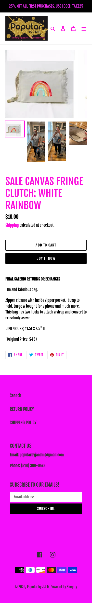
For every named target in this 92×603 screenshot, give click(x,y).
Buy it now (46, 258)
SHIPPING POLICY (23, 422)
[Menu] (84, 28)
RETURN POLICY (22, 409)
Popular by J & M (38, 587)
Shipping (12, 225)
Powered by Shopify (64, 587)
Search (15, 395)
